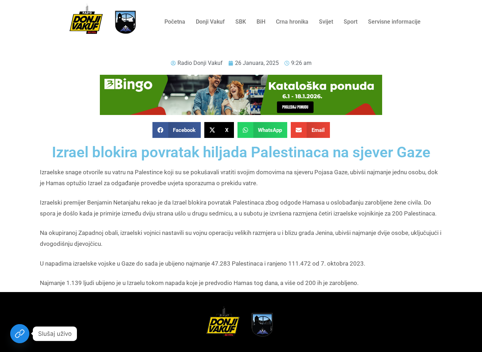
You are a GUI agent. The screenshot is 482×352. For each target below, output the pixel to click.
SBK (240, 21)
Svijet (326, 21)
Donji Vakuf (210, 21)
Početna (174, 21)
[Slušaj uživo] (19, 333)
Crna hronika (292, 21)
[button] (176, 130)
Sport (350, 21)
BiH (261, 21)
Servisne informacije (394, 21)
